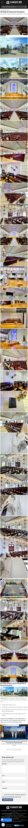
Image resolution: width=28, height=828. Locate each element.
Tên (3, 775)
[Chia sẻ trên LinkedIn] (20, 750)
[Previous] (1, 692)
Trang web (4, 788)
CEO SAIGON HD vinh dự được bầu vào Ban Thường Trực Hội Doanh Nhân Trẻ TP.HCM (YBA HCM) (14, 743)
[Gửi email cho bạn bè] (15, 750)
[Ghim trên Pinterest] (18, 750)
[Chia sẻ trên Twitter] (13, 750)
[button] (2, 2)
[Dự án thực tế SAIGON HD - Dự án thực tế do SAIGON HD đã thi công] (14, 2)
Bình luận (4, 763)
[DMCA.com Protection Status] (19, 825)
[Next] (27, 692)
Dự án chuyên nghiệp (4, 10)
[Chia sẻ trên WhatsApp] (8, 750)
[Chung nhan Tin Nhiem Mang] (9, 825)
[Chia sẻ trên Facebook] (10, 750)
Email (3, 782)
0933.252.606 (8, 820)
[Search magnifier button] (26, 7)
